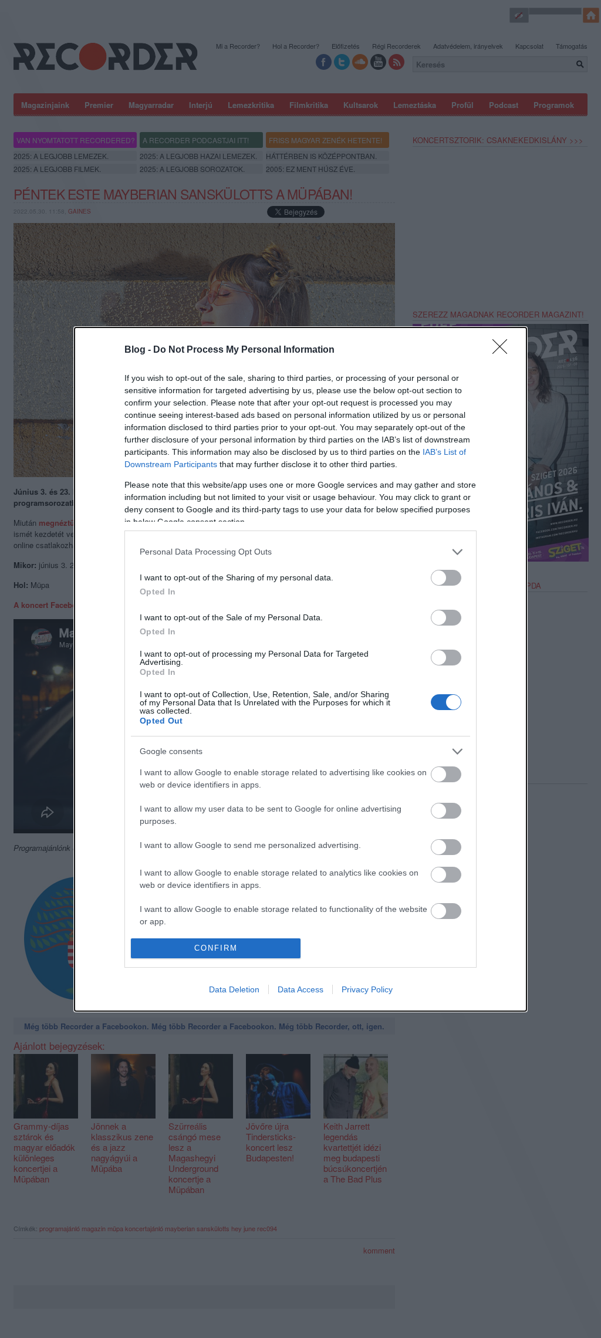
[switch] (446, 578)
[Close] (503, 350)
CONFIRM (216, 948)
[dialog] (300, 669)
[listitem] (300, 552)
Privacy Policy (367, 989)
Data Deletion (234, 989)
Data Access (300, 989)
